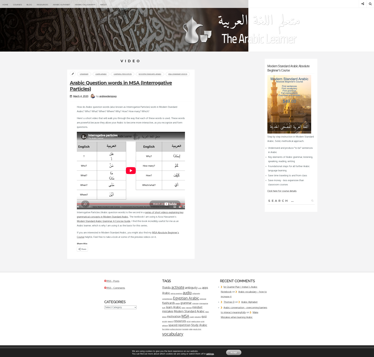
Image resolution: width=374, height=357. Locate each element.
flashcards (168, 303)
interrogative (203, 303)
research (170, 321)
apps (205, 287)
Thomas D (229, 301)
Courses (17, 5)
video (191, 329)
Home (5, 5)
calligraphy (196, 293)
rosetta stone (195, 321)
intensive (195, 303)
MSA (185, 316)
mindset (197, 307)
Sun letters (166, 329)
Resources (42, 5)
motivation (174, 316)
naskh (192, 317)
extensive (203, 299)
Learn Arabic (101, 74)
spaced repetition (179, 325)
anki (199, 288)
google (177, 303)
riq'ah (189, 321)
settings (210, 353)
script (202, 321)
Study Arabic (199, 325)
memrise (189, 308)
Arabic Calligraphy (85, 5)
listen (183, 308)
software (165, 325)
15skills (166, 287)
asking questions (176, 293)
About (103, 5)
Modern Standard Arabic (150, 74)
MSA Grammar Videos (177, 74)
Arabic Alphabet (61, 5)
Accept (234, 352)
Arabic (166, 293)
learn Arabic (173, 307)
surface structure (176, 329)
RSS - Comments (115, 287)
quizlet (164, 321)
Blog (29, 5)
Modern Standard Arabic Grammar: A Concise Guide (103, 221)
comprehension (167, 299)
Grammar (84, 74)
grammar (186, 303)
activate (177, 287)
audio (187, 292)
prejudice (198, 317)
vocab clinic (197, 329)
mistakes (167, 311)
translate (185, 329)
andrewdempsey (108, 96)
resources (180, 321)
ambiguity (191, 287)
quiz (204, 316)
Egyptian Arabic (186, 298)
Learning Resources (123, 74)
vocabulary (172, 333)
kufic (164, 308)
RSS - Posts (112, 281)
